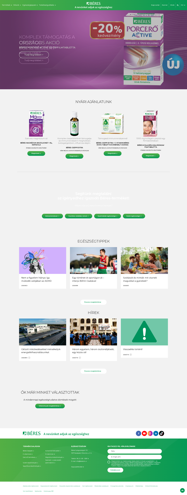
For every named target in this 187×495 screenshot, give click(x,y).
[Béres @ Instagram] (150, 433)
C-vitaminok (27, 454)
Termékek (6, 5)
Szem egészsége (133, 216)
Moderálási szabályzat (102, 486)
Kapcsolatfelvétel (77, 467)
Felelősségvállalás (46, 5)
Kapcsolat (155, 5)
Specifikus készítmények (31, 466)
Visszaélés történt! (132, 349)
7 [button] (98, 84)
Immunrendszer (51, 216)
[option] (93, 49)
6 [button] (96, 84)
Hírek (172, 5)
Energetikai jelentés (117, 486)
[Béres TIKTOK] (161, 433)
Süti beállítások (28, 491)
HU (182, 5)
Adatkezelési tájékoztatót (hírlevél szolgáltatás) (138, 461)
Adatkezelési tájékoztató (31, 486)
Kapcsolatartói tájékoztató (49, 486)
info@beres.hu (81, 461)
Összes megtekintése (92, 302)
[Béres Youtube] (144, 433)
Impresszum (129, 486)
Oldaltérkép (139, 486)
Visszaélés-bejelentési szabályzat (69, 486)
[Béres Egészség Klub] (138, 433)
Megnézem (35, 153)
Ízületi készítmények (30, 463)
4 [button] (91, 84)
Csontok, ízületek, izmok (77, 216)
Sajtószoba (38, 491)
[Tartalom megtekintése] (42, 260)
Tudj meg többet (32, 60)
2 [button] (86, 84)
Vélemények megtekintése (49, 406)
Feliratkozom (115, 470)
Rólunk (16, 5)
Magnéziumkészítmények (54, 457)
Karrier (165, 5)
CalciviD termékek (29, 457)
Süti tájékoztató (87, 486)
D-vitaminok (49, 454)
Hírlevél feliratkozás (151, 486)
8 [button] (101, 84)
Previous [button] (9, 49)
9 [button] (103, 84)
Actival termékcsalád (52, 451)
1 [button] (83, 84)
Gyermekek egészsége (107, 216)
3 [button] (88, 84)
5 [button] (93, 84)
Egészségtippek (29, 5)
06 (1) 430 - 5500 (82, 458)
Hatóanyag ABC (49, 491)
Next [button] (178, 49)
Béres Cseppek (28, 451)
